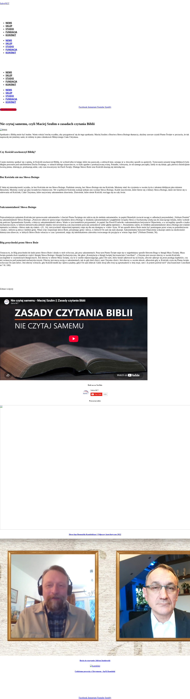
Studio (10, 29)
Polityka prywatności (139, 693)
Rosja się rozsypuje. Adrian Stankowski (95, 660)
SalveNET (4, 3)
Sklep (9, 25)
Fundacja (11, 32)
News (9, 22)
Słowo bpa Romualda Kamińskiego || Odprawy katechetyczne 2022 (95, 534)
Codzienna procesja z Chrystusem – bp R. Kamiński (95, 671)
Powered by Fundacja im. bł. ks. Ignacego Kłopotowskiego (98, 693)
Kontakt (11, 35)
